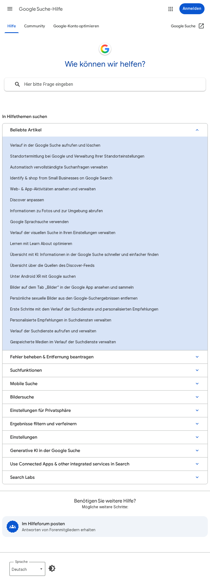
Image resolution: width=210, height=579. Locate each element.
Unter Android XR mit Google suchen (43, 276)
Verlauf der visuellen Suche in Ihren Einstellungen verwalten (62, 232)
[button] (9, 8)
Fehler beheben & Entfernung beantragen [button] (52, 357)
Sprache (21, 562)
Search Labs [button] (22, 477)
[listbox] (27, 569)
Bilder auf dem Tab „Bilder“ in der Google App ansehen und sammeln (72, 287)
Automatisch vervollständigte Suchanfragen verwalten (59, 167)
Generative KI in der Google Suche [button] (45, 450)
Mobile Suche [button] (23, 383)
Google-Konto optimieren (76, 26)
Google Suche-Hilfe (41, 9)
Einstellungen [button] (23, 437)
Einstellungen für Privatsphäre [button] (40, 410)
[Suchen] (17, 84)
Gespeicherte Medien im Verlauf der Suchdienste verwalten (63, 341)
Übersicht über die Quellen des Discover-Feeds (52, 265)
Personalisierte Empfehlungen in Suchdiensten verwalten (60, 320)
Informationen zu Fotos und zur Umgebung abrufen (56, 210)
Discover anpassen (27, 199)
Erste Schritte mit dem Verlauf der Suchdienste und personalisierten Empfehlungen (84, 309)
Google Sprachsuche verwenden (39, 221)
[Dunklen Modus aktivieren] (52, 568)
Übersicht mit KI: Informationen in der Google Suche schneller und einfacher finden (84, 254)
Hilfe (11, 26)
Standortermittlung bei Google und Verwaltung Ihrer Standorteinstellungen (77, 156)
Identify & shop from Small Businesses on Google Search (61, 178)
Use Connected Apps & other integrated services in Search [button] (69, 464)
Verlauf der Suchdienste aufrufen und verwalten (53, 331)
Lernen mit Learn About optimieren (41, 243)
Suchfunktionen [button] (26, 370)
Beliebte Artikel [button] (26, 130)
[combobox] (105, 84)
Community (34, 26)
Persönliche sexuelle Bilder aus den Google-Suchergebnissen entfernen (74, 298)
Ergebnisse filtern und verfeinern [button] (43, 424)
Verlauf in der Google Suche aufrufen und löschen (55, 145)
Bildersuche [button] (22, 397)
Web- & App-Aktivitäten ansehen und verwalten (53, 189)
